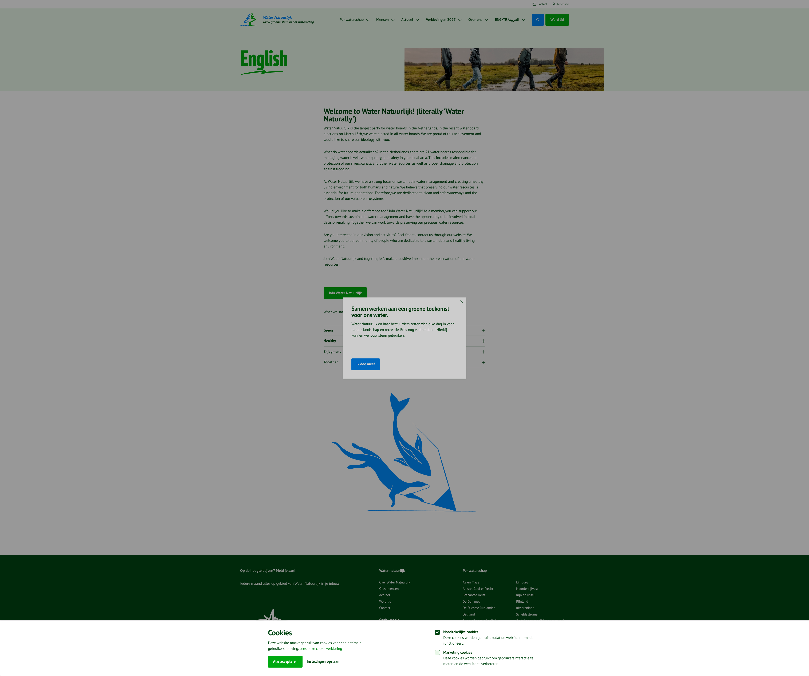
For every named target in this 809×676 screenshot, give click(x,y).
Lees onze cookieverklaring (321, 648)
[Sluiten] (461, 301)
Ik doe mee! (365, 364)
